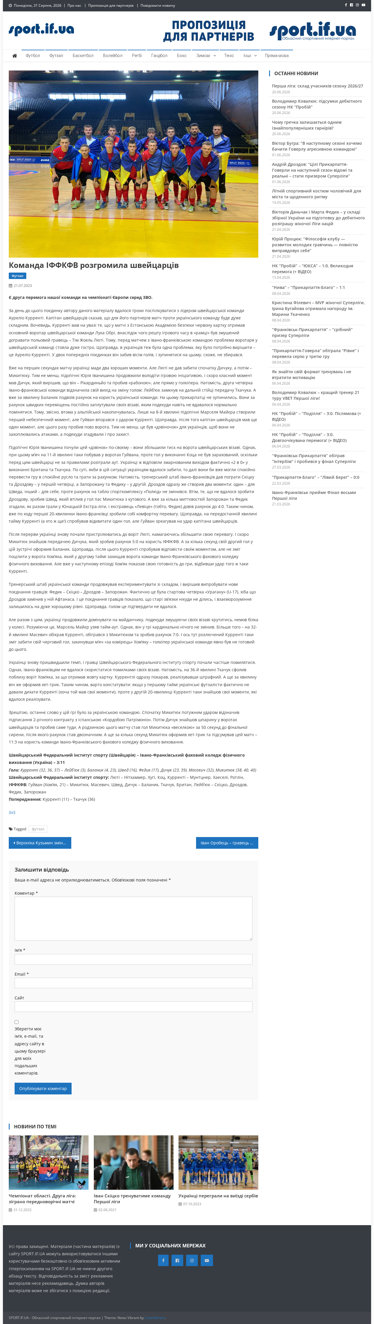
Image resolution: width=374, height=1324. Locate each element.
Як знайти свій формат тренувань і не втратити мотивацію (311, 374)
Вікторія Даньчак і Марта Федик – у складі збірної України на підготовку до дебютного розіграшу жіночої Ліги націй (318, 217)
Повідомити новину (158, 5)
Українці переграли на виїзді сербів (218, 1196)
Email (22, 974)
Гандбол (159, 55)
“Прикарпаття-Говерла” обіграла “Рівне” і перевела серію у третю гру (315, 353)
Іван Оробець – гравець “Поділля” (230, 843)
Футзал (56, 55)
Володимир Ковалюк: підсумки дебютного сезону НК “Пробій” (317, 104)
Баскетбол (83, 55)
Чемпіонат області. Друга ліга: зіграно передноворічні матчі (42, 1198)
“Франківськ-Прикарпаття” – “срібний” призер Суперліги (312, 332)
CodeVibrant (155, 1317)
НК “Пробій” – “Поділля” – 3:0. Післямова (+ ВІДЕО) (316, 416)
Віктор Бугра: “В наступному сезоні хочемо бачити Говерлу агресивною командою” (317, 146)
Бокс (182, 55)
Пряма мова (277, 55)
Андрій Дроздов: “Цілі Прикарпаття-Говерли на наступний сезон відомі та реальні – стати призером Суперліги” (312, 170)
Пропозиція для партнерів (111, 5)
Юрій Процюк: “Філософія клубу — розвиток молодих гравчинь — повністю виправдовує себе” (315, 244)
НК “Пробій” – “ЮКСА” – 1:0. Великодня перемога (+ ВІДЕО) (312, 268)
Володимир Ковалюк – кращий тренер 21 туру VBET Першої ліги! (315, 395)
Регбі (137, 55)
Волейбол (112, 55)
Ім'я (20, 950)
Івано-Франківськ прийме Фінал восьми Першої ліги (314, 495)
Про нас (74, 5)
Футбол (33, 55)
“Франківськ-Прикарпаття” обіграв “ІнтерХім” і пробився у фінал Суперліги (314, 458)
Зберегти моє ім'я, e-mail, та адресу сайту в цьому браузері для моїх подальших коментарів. (30, 1051)
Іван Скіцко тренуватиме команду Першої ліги (132, 1198)
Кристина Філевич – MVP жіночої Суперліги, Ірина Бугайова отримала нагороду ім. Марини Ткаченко (318, 308)
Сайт (19, 998)
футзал (38, 828)
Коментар (26, 893)
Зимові (203, 55)
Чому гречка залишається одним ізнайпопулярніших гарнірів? (307, 125)
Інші (247, 55)
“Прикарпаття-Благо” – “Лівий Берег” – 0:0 (315, 477)
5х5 (12, 812)
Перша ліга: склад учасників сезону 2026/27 (317, 86)
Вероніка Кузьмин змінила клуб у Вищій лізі (43, 843)
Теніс (229, 55)
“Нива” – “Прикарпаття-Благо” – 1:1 (308, 287)
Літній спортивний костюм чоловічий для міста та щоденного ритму (316, 193)
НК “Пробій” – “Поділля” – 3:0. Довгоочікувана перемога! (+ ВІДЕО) (309, 437)
